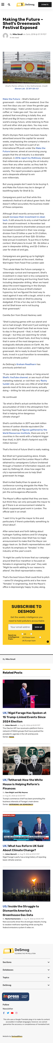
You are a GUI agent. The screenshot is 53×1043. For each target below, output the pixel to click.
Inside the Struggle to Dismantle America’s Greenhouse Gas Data (21, 911)
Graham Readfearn (26, 364)
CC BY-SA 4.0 (32, 88)
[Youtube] (12, 1013)
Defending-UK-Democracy (21, 804)
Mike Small (18, 34)
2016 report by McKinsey (28, 158)
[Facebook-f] (4, 1013)
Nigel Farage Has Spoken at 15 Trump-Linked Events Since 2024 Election (24, 717)
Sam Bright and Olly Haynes (16, 792)
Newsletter (8, 1009)
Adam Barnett (11, 725)
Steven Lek (20, 88)
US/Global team (28, 637)
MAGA (11, 737)
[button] (26, 962)
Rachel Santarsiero (13, 919)
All (25, 634)
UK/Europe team (29, 641)
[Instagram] (16, 1013)
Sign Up (38, 627)
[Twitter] (8, 1013)
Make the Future (12, 99)
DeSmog (29, 4)
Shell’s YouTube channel (15, 377)
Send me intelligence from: (13, 637)
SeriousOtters (17, 1036)
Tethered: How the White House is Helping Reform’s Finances (23, 784)
